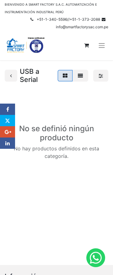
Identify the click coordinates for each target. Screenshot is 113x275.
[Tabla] (65, 76)
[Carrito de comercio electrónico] (86, 45)
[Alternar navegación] (101, 45)
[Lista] (80, 76)
